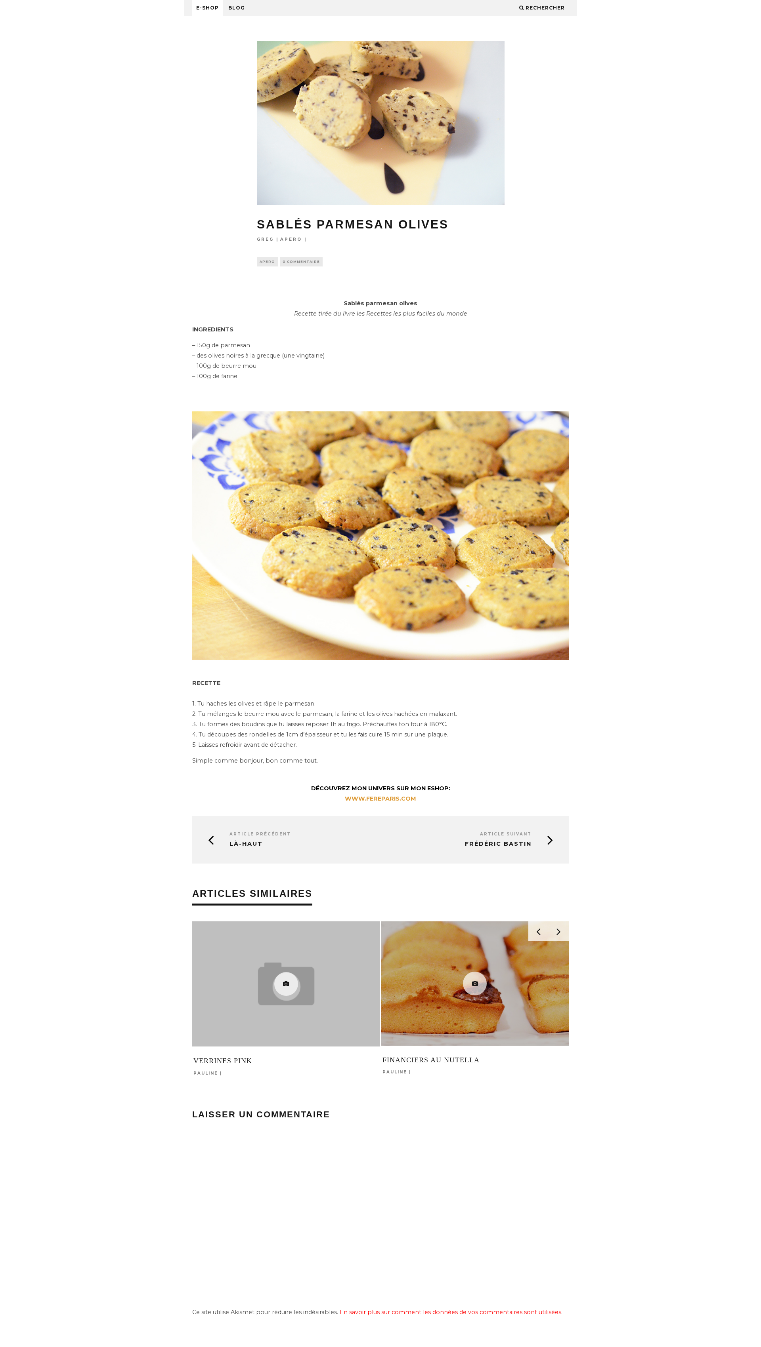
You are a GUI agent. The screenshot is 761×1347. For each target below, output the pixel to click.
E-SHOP (207, 8)
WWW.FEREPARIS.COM (380, 798)
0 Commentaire (301, 262)
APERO (291, 239)
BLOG (236, 8)
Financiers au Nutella (431, 1060)
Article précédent (260, 834)
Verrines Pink (222, 1061)
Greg (265, 239)
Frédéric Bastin (498, 843)
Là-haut (246, 843)
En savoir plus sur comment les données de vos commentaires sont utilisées (450, 1312)
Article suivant (506, 834)
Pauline (205, 1073)
